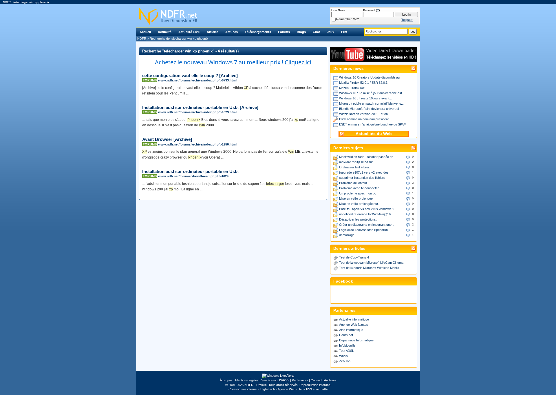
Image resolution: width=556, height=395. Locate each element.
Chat (316, 32)
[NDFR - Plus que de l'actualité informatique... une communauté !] (278, 16)
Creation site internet (242, 389)
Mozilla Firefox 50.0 (352, 88)
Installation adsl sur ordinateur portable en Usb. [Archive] (200, 107)
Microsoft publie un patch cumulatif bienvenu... (371, 103)
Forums (284, 32)
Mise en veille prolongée (356, 198)
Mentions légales (247, 380)
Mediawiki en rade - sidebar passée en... (367, 157)
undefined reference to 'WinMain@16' (365, 214)
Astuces (231, 32)
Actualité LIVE (189, 32)
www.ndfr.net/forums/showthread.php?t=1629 (193, 176)
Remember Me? (347, 19)
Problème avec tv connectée (359, 188)
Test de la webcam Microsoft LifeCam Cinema (371, 262)
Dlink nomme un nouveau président (364, 119)
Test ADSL (346, 350)
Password (369, 10)
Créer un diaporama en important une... (366, 224)
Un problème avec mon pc (357, 193)
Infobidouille (347, 345)
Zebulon (344, 361)
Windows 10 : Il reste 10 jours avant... (365, 98)
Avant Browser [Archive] (167, 139)
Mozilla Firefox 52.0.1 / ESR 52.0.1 (363, 82)
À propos (226, 380)
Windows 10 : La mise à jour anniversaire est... (372, 93)
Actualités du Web (374, 134)
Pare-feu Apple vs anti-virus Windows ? (366, 209)
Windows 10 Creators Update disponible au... (370, 77)
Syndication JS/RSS (275, 380)
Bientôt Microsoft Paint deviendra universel (369, 108)
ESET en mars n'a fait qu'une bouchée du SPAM (372, 124)
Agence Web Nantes (353, 324)
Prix (344, 32)
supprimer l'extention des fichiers (362, 177)
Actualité (164, 32)
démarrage (346, 235)
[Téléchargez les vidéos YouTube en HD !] (373, 59)
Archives (330, 380)
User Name (338, 10)
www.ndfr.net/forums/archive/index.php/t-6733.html (197, 80)
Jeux (330, 32)
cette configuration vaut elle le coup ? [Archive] (190, 75)
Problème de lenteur (353, 183)
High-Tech (267, 389)
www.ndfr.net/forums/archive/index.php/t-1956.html (197, 144)
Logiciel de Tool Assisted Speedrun (363, 230)
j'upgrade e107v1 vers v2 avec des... (365, 172)
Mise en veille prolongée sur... (360, 203)
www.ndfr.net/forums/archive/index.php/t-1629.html (197, 112)
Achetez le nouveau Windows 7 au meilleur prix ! (233, 62)
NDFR (141, 38)
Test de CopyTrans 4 (354, 257)
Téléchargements (258, 32)
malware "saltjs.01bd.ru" (356, 162)
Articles (212, 32)
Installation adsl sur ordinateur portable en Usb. (190, 171)
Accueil (145, 32)
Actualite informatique (354, 319)
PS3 (309, 389)
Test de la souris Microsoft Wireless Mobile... (370, 268)
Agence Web (286, 389)
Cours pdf (346, 335)
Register (407, 19)
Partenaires (300, 380)
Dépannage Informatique (356, 340)
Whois (343, 356)
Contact (316, 380)
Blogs (301, 32)
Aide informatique (351, 330)
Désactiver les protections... (358, 219)
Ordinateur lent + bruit (354, 167)
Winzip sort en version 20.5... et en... (364, 114)
